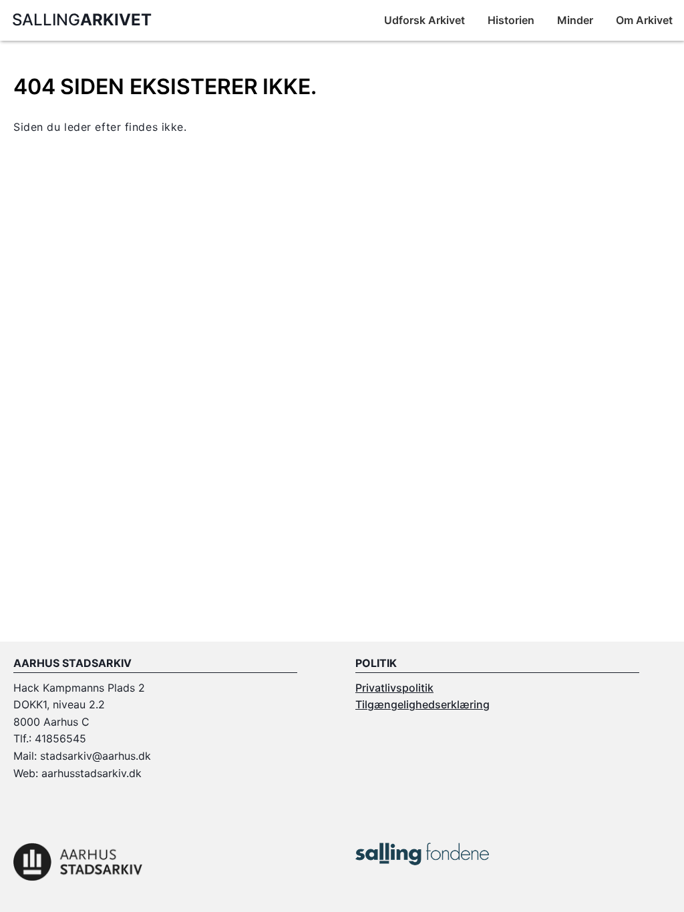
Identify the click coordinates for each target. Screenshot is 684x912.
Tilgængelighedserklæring (422, 704)
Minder (575, 20)
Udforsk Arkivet (424, 20)
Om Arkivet (644, 20)
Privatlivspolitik (394, 687)
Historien (511, 20)
